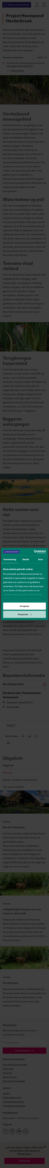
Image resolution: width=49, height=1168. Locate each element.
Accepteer (24, 606)
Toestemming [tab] (9, 559)
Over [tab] (40, 559)
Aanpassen (23, 614)
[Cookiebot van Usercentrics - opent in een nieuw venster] (34, 552)
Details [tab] (25, 559)
